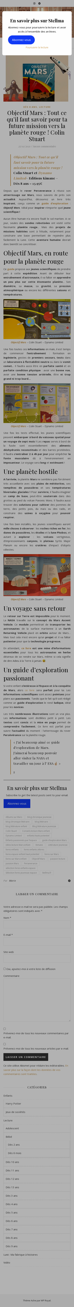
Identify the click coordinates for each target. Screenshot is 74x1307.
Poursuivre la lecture (37, 47)
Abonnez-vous (21, 40)
